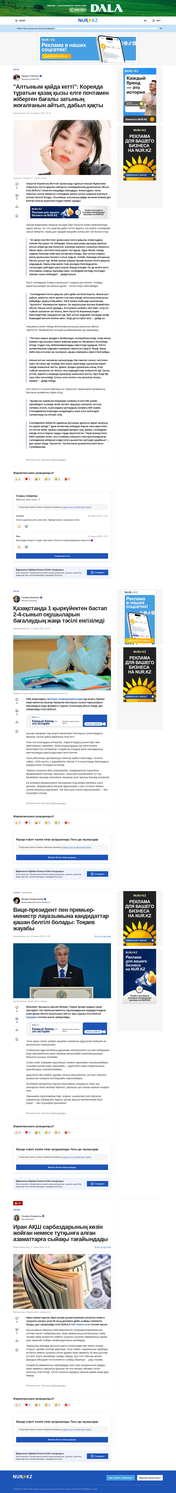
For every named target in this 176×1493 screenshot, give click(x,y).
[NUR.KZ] (88, 20)
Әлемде (16, 1210)
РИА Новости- (79, 1324)
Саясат (16, 893)
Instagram (99, 572)
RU (145, 21)
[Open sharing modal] (17, 206)
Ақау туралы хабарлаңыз (120, 1478)
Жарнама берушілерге (150, 1478)
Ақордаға (32, 1017)
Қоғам (16, 70)
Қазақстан (27, 893)
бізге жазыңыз (58, 460)
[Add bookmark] (17, 216)
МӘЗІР (22, 21)
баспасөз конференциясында (65, 699)
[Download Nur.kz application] (88, 8)
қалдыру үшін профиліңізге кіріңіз (76, 507)
